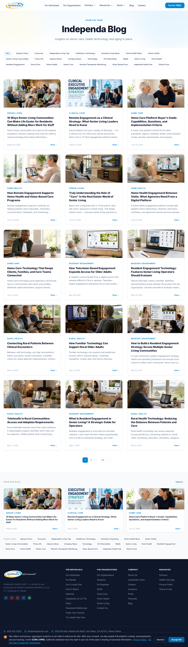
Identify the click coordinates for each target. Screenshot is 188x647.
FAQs (68, 603)
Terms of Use (165, 589)
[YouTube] (11, 598)
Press (130, 594)
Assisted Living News (110, 53)
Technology (92, 59)
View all (180, 482)
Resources (105, 5)
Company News (74, 59)
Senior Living (139, 59)
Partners (89, 5)
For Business (103, 584)
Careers (132, 584)
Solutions (101, 580)
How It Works (72, 589)
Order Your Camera (75, 612)
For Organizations (72, 5)
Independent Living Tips (59, 53)
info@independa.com (38, 631)
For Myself (71, 580)
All (8, 53)
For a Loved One (74, 584)
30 (102, 460)
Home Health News (134, 53)
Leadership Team (136, 580)
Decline (160, 639)
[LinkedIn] (23, 598)
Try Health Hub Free (75, 617)
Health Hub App (167, 580)
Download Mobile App (76, 608)
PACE (99, 589)
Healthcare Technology (85, 53)
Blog (131, 5)
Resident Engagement (15, 64)
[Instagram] (17, 598)
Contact (142, 5)
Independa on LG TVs (76, 598)
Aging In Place (22, 53)
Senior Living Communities (17, 59)
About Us (132, 575)
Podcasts (132, 598)
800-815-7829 (14, 631)
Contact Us (102, 608)
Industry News (56, 59)
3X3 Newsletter (110, 59)
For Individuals (52, 5)
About (120, 5)
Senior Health (154, 53)
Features (70, 594)
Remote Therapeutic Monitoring (93, 64)
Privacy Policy (166, 584)
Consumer (39, 53)
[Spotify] (29, 598)
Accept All (176, 639)
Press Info (39, 59)
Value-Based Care (120, 64)
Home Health (51, 64)
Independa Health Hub (143, 64)
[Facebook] (6, 598)
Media (125, 59)
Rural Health (157, 59)
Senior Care (68, 64)
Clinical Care (163, 64)
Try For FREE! (175, 5)
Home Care (35, 64)
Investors (132, 589)
